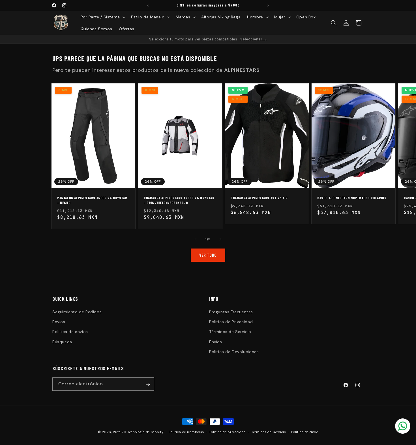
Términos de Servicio (230, 331)
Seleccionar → (253, 39)
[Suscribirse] (147, 384)
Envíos (215, 341)
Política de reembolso (186, 432)
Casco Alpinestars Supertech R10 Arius (351, 198)
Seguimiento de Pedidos (77, 311)
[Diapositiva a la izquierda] (195, 239)
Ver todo (208, 255)
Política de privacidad (227, 432)
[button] (102, 17)
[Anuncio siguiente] (268, 5)
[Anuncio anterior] (147, 5)
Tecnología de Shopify (145, 432)
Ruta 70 (119, 432)
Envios (58, 321)
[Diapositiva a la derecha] (220, 239)
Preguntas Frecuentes (231, 311)
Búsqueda (62, 341)
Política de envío (304, 432)
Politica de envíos (70, 331)
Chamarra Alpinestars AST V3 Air (259, 198)
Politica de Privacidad (231, 321)
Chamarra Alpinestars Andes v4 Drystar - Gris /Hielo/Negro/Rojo (179, 200)
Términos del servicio (268, 432)
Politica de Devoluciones (234, 351)
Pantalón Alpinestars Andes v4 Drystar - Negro (92, 200)
